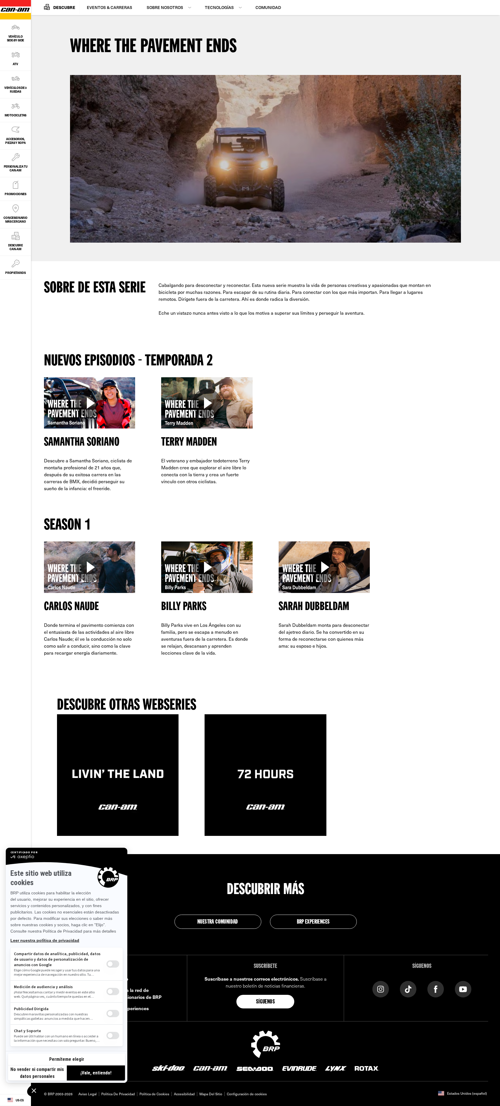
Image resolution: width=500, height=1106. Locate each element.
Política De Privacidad (118, 1093)
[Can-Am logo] (210, 1068)
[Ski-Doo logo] (168, 1068)
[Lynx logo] (336, 1068)
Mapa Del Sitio (210, 1093)
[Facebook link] (435, 989)
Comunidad (268, 7)
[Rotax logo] (366, 1068)
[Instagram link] (380, 989)
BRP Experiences (130, 1008)
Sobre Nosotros (165, 7)
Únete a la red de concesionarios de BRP (136, 993)
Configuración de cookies (247, 1093)
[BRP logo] (265, 1043)
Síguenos (265, 1002)
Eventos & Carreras (109, 7)
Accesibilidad (184, 1093)
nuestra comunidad (217, 922)
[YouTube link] (463, 989)
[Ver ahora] (89, 403)
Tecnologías (219, 7)
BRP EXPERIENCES (313, 922)
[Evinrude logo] (299, 1068)
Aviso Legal (87, 1093)
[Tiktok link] (408, 989)
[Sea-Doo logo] (254, 1068)
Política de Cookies (154, 1093)
